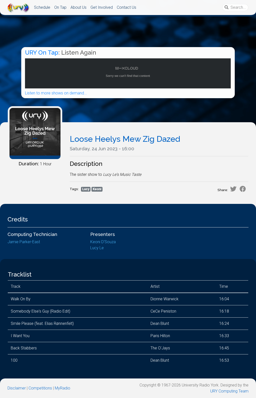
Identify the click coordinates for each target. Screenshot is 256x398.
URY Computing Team (229, 391)
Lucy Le (97, 247)
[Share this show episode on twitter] (233, 189)
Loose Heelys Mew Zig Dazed (125, 139)
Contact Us (126, 7)
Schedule (42, 7)
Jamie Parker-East (24, 241)
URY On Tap (41, 52)
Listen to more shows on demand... (56, 93)
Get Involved (101, 7)
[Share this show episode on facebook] (243, 189)
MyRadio (62, 388)
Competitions (40, 388)
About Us (78, 7)
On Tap (60, 7)
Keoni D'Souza (103, 241)
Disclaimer (17, 388)
